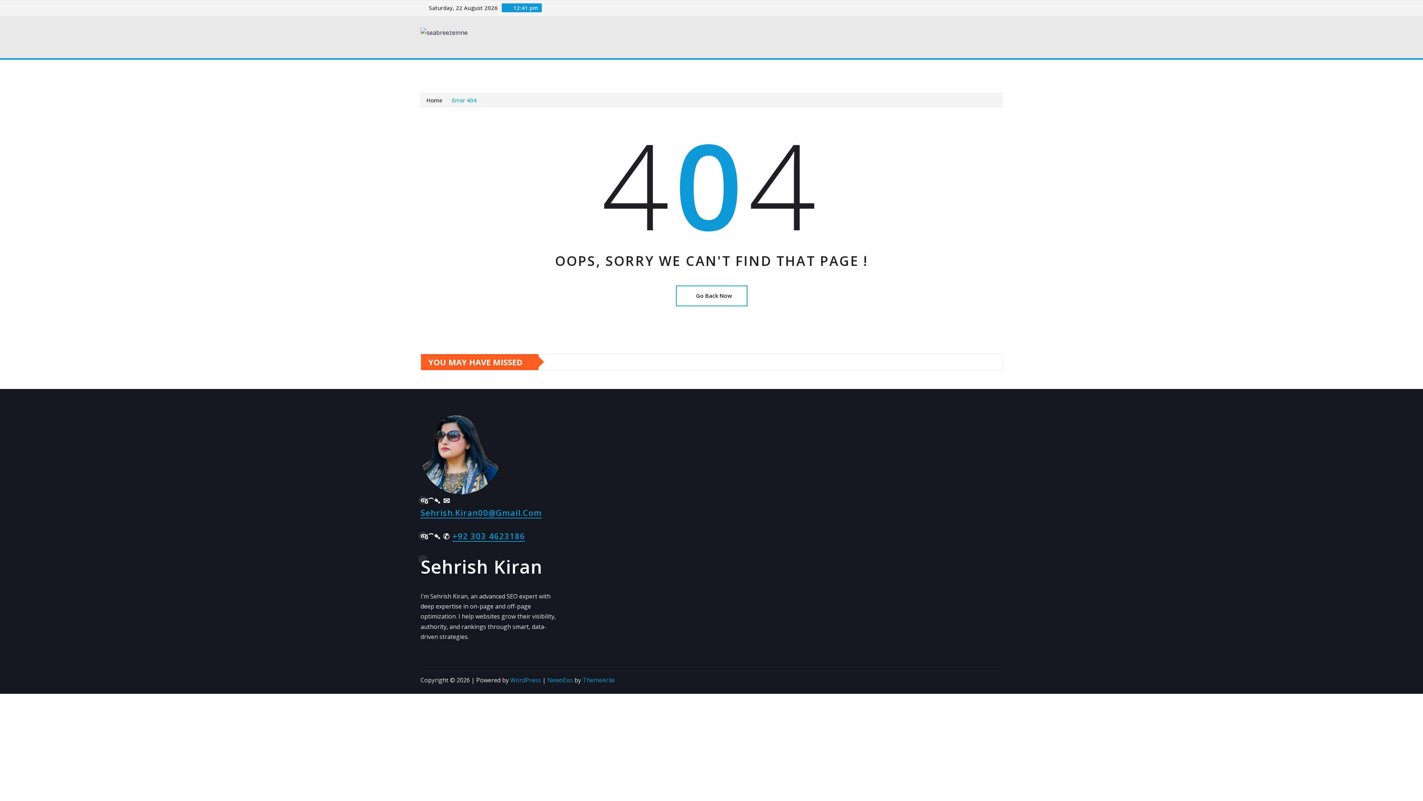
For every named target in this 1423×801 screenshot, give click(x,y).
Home (438, 70)
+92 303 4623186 (488, 535)
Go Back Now (714, 295)
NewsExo (560, 680)
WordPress (525, 680)
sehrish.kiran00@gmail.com (481, 512)
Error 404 (464, 100)
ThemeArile (599, 680)
